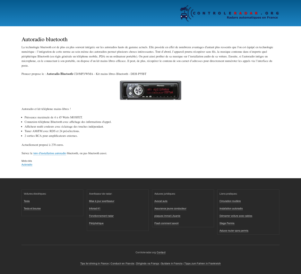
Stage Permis (227, 223)
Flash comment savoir (166, 223)
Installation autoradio (231, 208)
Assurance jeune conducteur (170, 208)
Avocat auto (160, 201)
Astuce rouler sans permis (234, 230)
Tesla (27, 201)
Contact (161, 252)
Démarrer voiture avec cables (236, 215)
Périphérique (96, 223)
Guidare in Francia (171, 263)
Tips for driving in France (94, 263)
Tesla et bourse (32, 208)
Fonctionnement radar (101, 215)
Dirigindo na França (147, 263)
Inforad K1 (95, 208)
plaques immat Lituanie (167, 215)
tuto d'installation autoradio (49, 153)
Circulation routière (230, 201)
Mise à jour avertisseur (101, 201)
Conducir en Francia (122, 263)
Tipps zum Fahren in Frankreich (202, 263)
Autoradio (27, 164)
